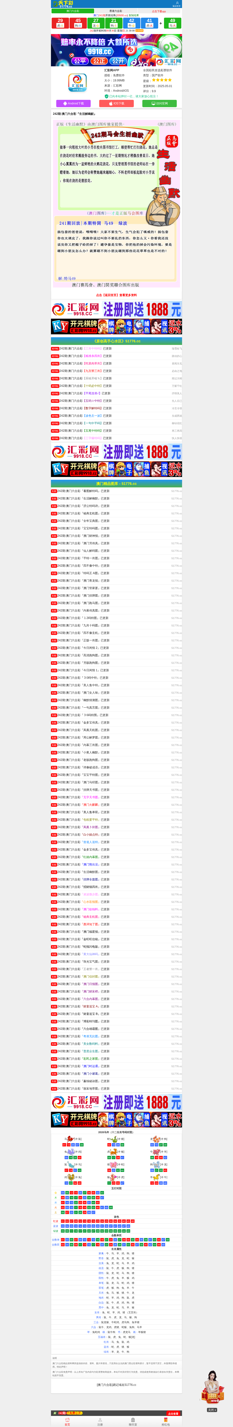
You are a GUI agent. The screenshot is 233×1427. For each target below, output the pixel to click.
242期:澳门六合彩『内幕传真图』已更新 (81, 610)
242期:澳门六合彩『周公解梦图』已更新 (81, 737)
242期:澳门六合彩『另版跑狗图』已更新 (81, 662)
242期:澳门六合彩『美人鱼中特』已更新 (81, 685)
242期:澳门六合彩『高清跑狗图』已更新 (81, 655)
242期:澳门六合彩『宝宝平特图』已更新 (81, 774)
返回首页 (177, 6)
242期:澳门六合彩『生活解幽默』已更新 (81, 498)
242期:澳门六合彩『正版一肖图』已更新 (81, 640)
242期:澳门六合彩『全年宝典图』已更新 (81, 520)
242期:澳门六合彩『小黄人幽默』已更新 (81, 752)
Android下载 (76, 103)
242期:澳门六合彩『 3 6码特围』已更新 (80, 715)
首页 (67, 1424)
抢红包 (166, 1424)
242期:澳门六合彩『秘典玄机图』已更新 (81, 513)
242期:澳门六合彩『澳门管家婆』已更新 (81, 588)
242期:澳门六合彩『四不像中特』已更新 (81, 565)
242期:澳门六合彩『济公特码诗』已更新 (81, 505)
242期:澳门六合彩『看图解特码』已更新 (81, 490)
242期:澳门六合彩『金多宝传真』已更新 (81, 722)
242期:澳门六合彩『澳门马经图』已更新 (81, 782)
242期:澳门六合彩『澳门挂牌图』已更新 (81, 595)
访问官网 (162, 103)
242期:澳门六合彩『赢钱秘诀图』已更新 (81, 1081)
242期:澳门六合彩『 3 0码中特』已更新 (80, 677)
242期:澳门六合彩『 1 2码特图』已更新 (80, 617)
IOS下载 (119, 103)
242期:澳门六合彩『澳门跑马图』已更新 (81, 603)
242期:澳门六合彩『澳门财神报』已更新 (81, 535)
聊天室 (133, 1424)
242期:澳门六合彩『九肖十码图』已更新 (81, 625)
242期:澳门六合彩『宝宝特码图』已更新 (81, 528)
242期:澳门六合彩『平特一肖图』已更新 (81, 558)
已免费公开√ (74, 1413)
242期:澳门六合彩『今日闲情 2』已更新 (80, 647)
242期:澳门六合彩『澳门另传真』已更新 (81, 543)
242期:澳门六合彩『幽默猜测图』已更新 (81, 700)
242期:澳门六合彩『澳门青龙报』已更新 (81, 580)
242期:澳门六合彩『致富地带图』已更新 (81, 1088)
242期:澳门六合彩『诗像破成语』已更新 (81, 767)
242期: (62, 1413)
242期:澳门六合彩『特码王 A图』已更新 (80, 573)
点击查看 (173, 1413)
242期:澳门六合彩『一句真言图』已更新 (81, 707)
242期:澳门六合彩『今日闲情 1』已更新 (80, 670)
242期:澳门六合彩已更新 (82, 348)
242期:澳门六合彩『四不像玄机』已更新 (81, 632)
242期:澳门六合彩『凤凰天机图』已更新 (81, 730)
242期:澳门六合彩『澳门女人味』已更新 (81, 692)
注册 (100, 1424)
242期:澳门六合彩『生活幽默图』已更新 (81, 871)
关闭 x (212, 1410)
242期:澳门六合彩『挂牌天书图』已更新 (81, 789)
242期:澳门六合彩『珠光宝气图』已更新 (81, 961)
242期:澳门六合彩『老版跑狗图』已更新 (81, 759)
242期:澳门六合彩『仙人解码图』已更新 (81, 550)
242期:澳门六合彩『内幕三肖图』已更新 (81, 744)
